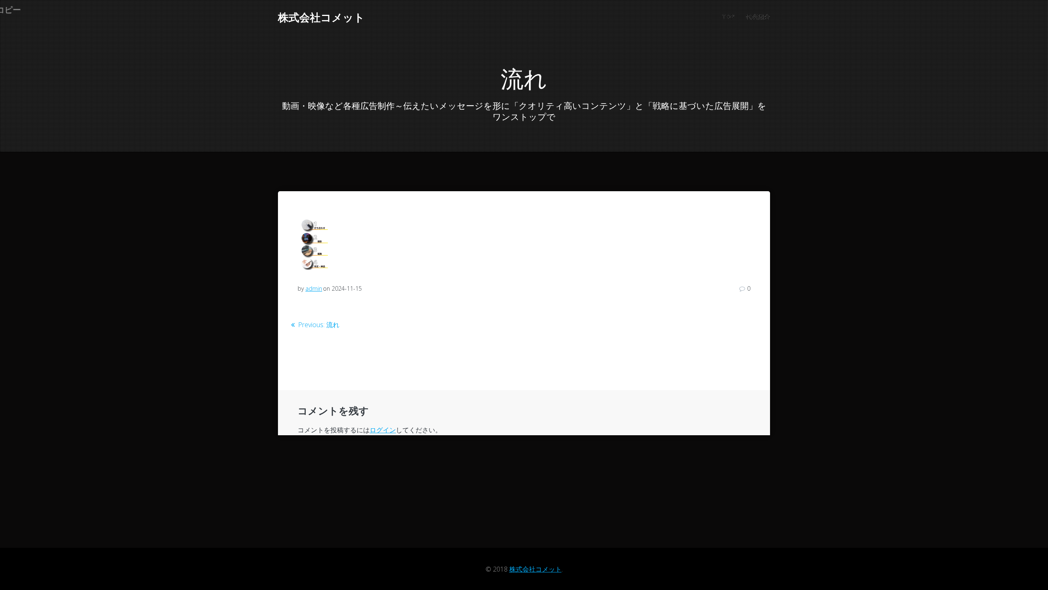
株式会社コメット (321, 17)
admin (313, 288)
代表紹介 (758, 16)
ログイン (383, 429)
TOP (728, 16)
